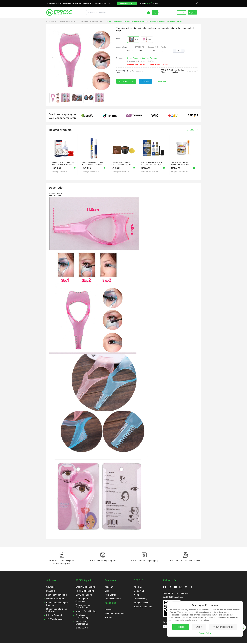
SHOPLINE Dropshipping (82, 623)
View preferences (223, 626)
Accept (180, 626)
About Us (138, 587)
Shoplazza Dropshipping (82, 616)
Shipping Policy (141, 603)
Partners (108, 617)
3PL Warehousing (54, 619)
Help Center (110, 595)
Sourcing (50, 587)
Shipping (119, 58)
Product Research (113, 599)
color (118, 39)
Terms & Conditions (143, 607)
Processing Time (120, 72)
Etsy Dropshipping (84, 595)
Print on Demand (54, 615)
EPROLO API (82, 628)
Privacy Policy (205, 633)
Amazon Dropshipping (86, 611)
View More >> (192, 130)
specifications (121, 47)
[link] (51, 21)
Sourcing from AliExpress (82, 600)
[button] (174, 50)
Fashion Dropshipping (56, 595)
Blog (107, 591)
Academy (109, 587)
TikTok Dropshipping (85, 591)
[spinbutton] (178, 51)
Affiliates (109, 609)
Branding (50, 591)
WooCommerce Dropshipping (83, 606)
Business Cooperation (115, 613)
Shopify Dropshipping (85, 587)
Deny (199, 626)
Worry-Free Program (55, 599)
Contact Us (139, 591)
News (136, 595)
